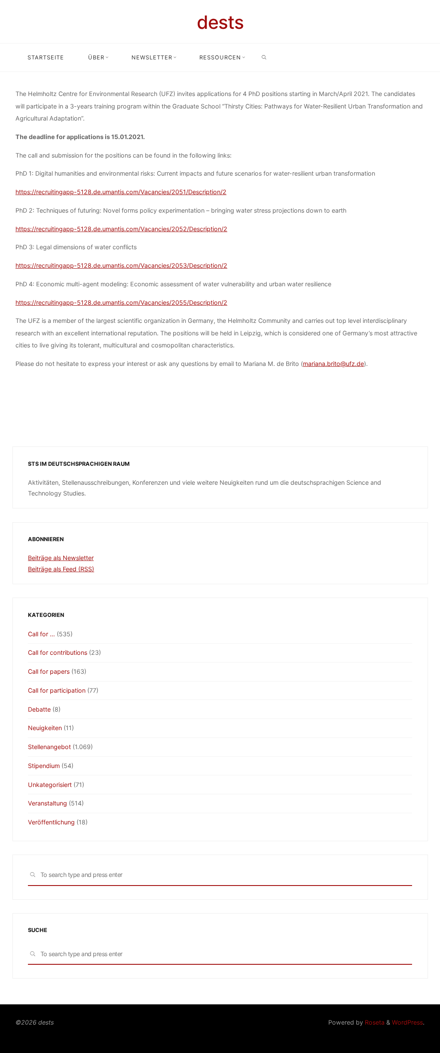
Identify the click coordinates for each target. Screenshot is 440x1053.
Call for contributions (57, 652)
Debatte (39, 709)
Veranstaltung (47, 803)
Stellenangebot (49, 746)
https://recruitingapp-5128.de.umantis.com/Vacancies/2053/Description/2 (121, 265)
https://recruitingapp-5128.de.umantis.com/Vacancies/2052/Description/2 (121, 228)
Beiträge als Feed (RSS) (61, 569)
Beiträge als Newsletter (61, 557)
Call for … (41, 634)
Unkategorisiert (50, 784)
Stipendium (44, 765)
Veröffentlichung (51, 822)
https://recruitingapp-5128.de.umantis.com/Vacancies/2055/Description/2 (121, 302)
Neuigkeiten (45, 727)
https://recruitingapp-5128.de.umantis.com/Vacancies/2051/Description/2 (120, 191)
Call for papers (49, 671)
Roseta (374, 1022)
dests (220, 22)
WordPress (407, 1022)
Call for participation (57, 690)
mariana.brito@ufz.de (333, 363)
